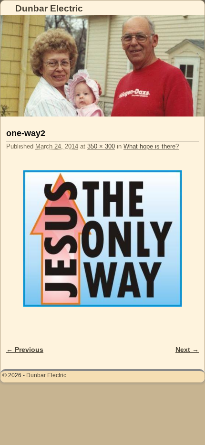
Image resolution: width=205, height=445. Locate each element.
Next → (187, 349)
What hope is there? (151, 146)
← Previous (24, 349)
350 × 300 (101, 146)
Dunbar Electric (49, 8)
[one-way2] (102, 238)
